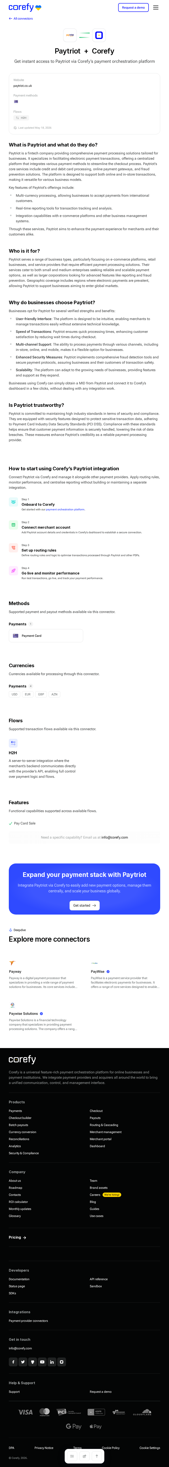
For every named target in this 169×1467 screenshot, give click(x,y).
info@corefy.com (114, 837)
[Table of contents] (72, 1456)
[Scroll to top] (97, 1456)
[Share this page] (84, 1456)
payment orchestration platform (65, 509)
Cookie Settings (150, 1448)
